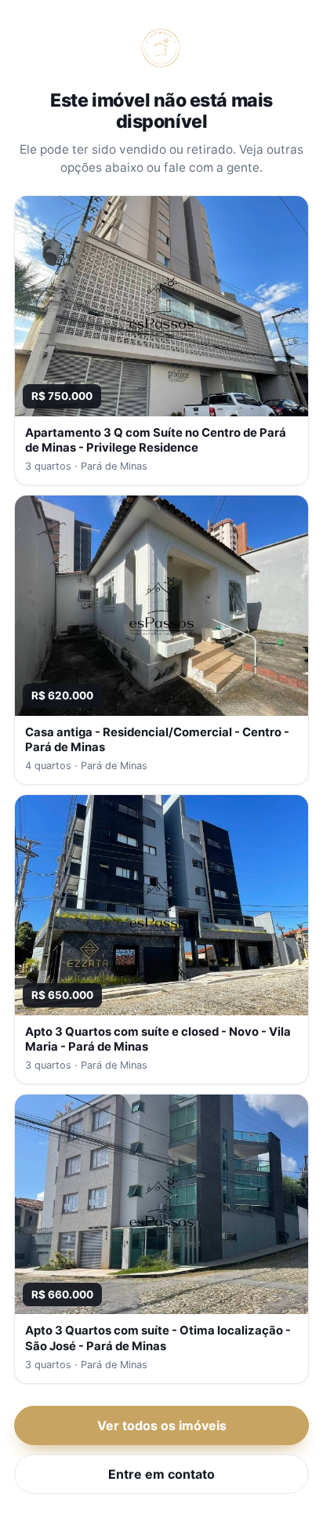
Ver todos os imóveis (162, 1425)
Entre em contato (161, 1474)
